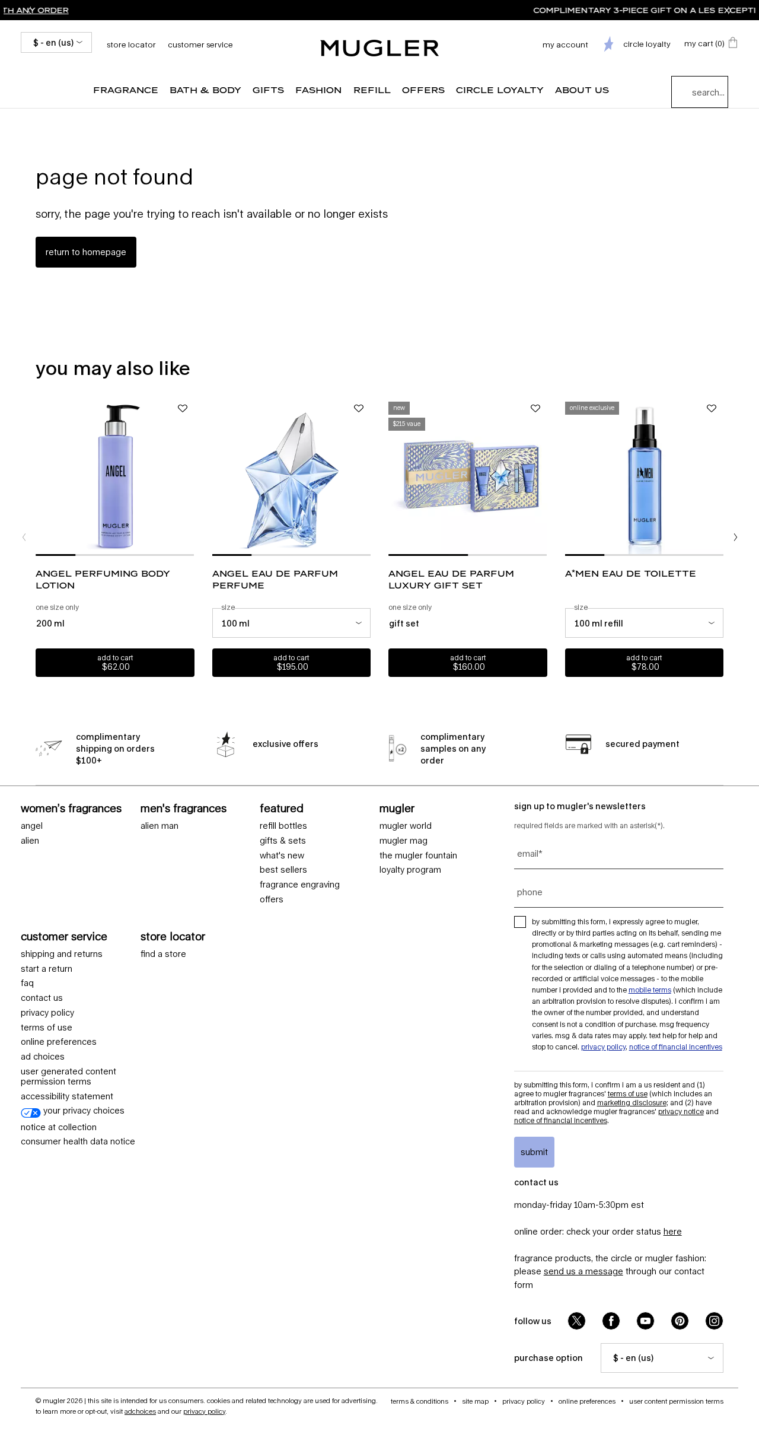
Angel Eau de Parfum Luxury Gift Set (451, 579)
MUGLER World (406, 826)
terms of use (46, 1027)
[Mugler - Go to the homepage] (379, 48)
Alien (30, 840)
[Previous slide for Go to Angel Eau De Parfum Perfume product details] (218, 476)
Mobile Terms (650, 989)
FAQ (27, 983)
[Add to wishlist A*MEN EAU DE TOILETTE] (711, 409)
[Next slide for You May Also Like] (735, 537)
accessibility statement (67, 1096)
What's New (282, 855)
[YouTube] (645, 1321)
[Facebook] (611, 1321)
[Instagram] (714, 1321)
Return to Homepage (86, 252)
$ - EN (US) (53, 42)
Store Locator (173, 936)
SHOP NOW (527, 10)
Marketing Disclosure (631, 1102)
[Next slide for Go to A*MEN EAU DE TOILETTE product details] (717, 476)
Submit (534, 1152)
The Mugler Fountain (418, 855)
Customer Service (200, 44)
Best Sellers (283, 869)
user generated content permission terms (68, 1076)
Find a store (163, 954)
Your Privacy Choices (83, 1110)
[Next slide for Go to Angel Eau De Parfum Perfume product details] (365, 476)
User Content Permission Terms (676, 1401)
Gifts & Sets (283, 840)
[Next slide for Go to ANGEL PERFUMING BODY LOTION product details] (188, 476)
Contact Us (42, 998)
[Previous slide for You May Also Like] (24, 537)
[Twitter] (576, 1321)
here (673, 1231)
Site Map (475, 1401)
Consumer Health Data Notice (78, 1141)
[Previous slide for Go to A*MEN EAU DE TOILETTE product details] (571, 476)
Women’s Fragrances (71, 808)
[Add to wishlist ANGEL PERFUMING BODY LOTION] (183, 409)
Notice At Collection (59, 1127)
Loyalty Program (410, 869)
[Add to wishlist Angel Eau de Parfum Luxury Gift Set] (535, 409)
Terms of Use (628, 1093)
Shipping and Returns (62, 954)
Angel (32, 826)
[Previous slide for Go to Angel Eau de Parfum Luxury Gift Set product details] (394, 476)
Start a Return (46, 969)
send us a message (583, 1271)
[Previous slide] (29, 10)
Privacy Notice (681, 1111)
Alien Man (159, 826)
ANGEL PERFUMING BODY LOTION (103, 579)
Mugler (397, 808)
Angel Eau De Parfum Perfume (275, 579)
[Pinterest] (680, 1321)
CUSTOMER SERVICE (64, 936)
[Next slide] (730, 10)
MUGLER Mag (404, 840)
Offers (271, 899)
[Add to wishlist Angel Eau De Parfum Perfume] (359, 409)
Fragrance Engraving (300, 884)
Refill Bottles (283, 826)
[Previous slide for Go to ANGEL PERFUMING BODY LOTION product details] (41, 476)
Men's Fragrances (184, 808)
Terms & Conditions (419, 1401)
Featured (282, 808)
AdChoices (140, 1411)
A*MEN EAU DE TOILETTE (630, 573)
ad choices (43, 1056)
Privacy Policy (47, 1012)
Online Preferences (59, 1042)
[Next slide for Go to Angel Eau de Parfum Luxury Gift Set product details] (541, 476)
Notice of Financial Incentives (675, 1046)
